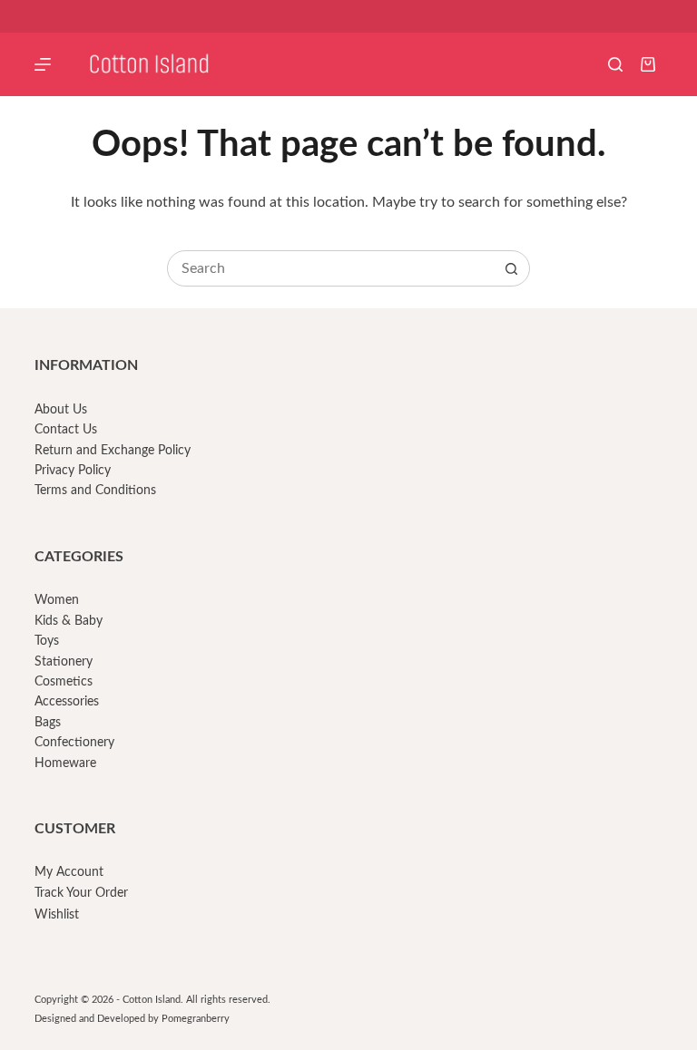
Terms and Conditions (95, 490)
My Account (68, 872)
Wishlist (56, 915)
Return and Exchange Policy (112, 450)
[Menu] (42, 64)
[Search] (615, 64)
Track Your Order (81, 893)
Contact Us (65, 429)
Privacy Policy (72, 470)
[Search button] (511, 268)
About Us (60, 409)
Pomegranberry (196, 1019)
